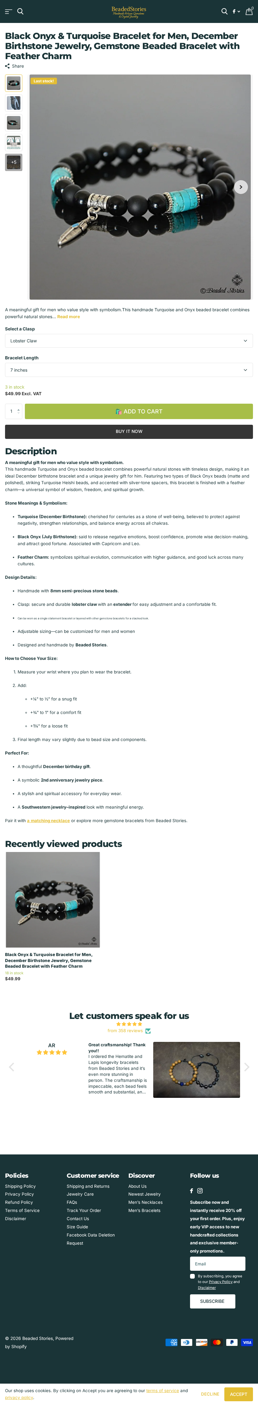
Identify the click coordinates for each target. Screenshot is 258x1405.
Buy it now (129, 431)
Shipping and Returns (88, 1186)
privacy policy (19, 1397)
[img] (129, 1024)
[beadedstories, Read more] (236, 11)
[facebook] (191, 1190)
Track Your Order (84, 1210)
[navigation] (13, 83)
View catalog (8, 11)
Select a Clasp (20, 328)
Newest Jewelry (144, 1194)
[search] (20, 11)
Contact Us (78, 1218)
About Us (137, 1186)
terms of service (162, 1390)
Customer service (93, 1175)
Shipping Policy (20, 1186)
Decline (210, 1394)
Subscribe (213, 1301)
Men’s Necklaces (145, 1202)
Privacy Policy (19, 1194)
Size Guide (77, 1226)
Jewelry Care (80, 1194)
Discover (141, 1175)
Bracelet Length (22, 357)
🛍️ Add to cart (139, 411)
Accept (238, 1394)
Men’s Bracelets (144, 1210)
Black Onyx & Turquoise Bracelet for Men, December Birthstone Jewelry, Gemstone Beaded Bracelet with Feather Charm (49, 960)
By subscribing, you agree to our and (220, 1282)
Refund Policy (19, 1202)
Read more (68, 316)
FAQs (72, 1202)
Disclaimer (15, 1218)
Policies (16, 1175)
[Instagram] (200, 1190)
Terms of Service (22, 1210)
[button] (20, 406)
